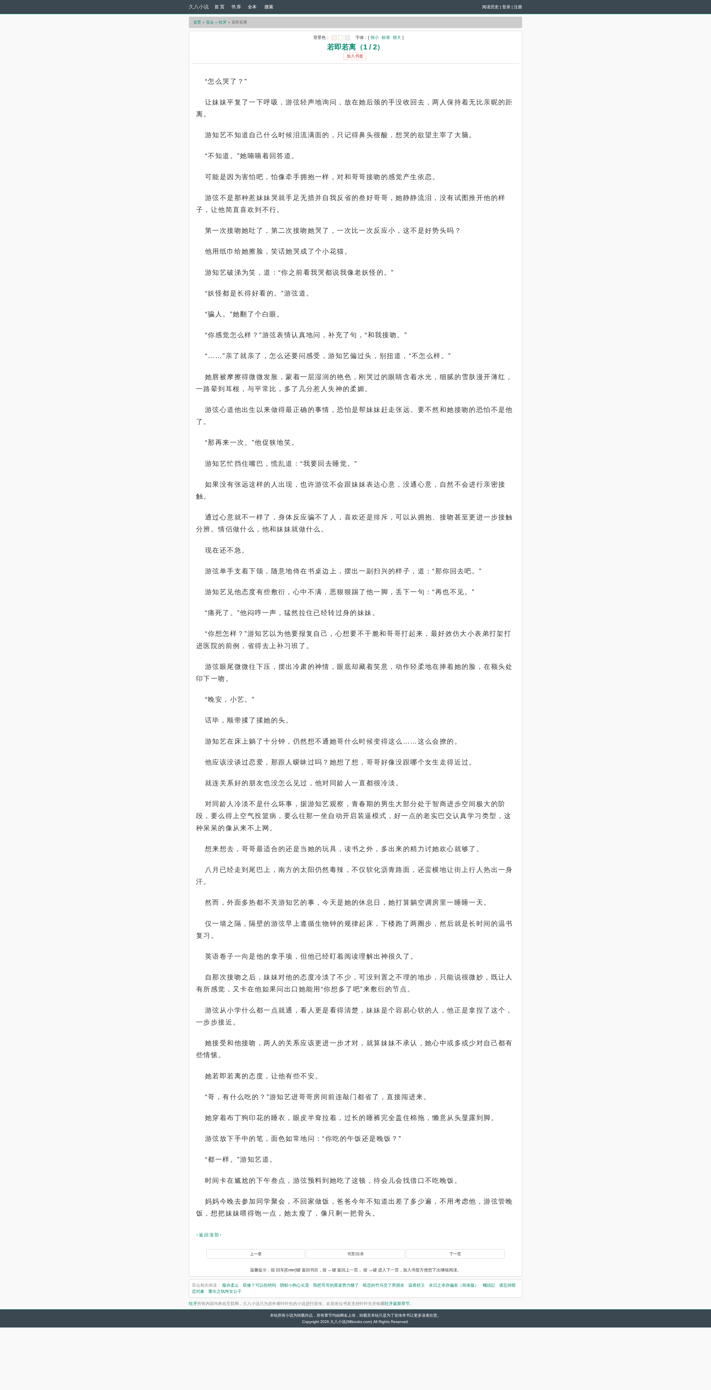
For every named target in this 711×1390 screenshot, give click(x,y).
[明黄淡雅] (340, 37)
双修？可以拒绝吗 (259, 1285)
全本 (252, 6)
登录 (506, 6)
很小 (374, 37)
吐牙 (223, 22)
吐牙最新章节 (397, 1303)
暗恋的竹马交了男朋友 (383, 1285)
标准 (386, 37)
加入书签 (355, 56)
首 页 (219, 6)
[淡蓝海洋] (334, 37)
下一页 (455, 1254)
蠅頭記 (489, 1285)
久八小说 (199, 7)
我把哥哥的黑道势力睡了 (336, 1285)
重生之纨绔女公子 (225, 1291)
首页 (197, 22)
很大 (397, 37)
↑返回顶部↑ (209, 1234)
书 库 (236, 6)
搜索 (268, 6)
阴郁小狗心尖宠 (294, 1285)
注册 (518, 6)
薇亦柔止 (230, 1285)
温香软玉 (416, 1285)
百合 (210, 22)
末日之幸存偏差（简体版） (454, 1285)
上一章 (256, 1254)
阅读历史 (490, 6)
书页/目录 (355, 1254)
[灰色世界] (347, 37)
